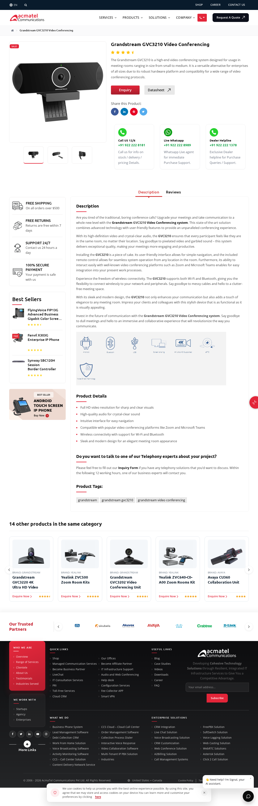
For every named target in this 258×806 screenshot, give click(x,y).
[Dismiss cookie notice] (204, 792)
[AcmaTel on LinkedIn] (29, 734)
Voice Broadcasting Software (71, 748)
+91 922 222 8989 (177, 145)
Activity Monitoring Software (71, 754)
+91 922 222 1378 (223, 145)
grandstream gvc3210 (117, 500)
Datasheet (156, 90)
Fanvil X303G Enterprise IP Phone (43, 337)
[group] (37, 343)
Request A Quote (229, 17)
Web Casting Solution (216, 743)
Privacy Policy (226, 780)
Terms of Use (206, 780)
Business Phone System (68, 727)
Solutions (158, 17)
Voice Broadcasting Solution (172, 737)
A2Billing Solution (165, 754)
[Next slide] (249, 570)
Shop (56, 658)
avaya (221, 572)
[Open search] (25, 5)
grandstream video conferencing (161, 500)
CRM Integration (164, 727)
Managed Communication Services (75, 663)
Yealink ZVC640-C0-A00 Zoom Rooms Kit (177, 579)
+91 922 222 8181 (131, 145)
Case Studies (162, 663)
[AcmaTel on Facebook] (12, 734)
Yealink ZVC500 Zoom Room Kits (75, 579)
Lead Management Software (70, 732)
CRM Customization (166, 743)
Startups (21, 709)
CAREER (215, 4)
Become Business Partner (69, 669)
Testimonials (24, 678)
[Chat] (248, 796)
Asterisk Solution (213, 754)
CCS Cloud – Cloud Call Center (120, 727)
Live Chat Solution (165, 732)
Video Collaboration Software (119, 748)
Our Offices (108, 658)
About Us (22, 673)
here (98, 797)
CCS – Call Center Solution (69, 759)
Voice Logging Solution (217, 737)
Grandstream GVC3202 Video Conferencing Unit (125, 582)
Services (106, 17)
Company (184, 17)
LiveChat (58, 674)
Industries (107, 759)
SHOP (199, 4)
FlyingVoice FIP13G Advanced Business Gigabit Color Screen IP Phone (44, 314)
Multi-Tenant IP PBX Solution (119, 754)
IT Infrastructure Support (117, 669)
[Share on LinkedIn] (124, 112)
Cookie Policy (185, 780)
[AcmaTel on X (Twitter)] (21, 734)
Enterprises (23, 719)
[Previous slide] (9, 570)
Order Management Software (120, 732)
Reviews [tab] (173, 192)
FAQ (156, 685)
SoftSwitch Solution (215, 732)
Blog (157, 658)
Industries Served (27, 684)
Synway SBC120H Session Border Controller (42, 364)
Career (158, 680)
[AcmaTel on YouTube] (37, 734)
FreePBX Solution (214, 727)
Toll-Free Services (64, 691)
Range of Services (27, 662)
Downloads (161, 674)
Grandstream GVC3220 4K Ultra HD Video (25, 582)
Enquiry (125, 90)
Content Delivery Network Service (74, 764)
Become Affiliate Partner (116, 663)
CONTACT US (236, 4)
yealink (76, 572)
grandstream (87, 500)
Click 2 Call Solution (215, 759)
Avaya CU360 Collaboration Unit (223, 579)
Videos (158, 669)
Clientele (21, 667)
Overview (22, 656)
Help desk (107, 680)
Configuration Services (115, 685)
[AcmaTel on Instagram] (46, 734)
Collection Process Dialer (117, 737)
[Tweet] (143, 112)
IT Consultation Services (68, 680)
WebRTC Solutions (214, 748)
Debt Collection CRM (66, 737)
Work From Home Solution (69, 743)
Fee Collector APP (112, 691)
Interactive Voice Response (118, 743)
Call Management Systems (171, 759)
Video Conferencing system (167, 223)
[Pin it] (134, 112)
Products (131, 17)
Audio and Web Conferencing (120, 674)
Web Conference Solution (170, 748)
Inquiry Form (128, 468)
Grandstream (122, 223)
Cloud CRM (60, 696)
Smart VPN (108, 696)
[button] (27, 744)
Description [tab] (148, 192)
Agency (20, 714)
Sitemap (244, 780)
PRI (55, 685)
